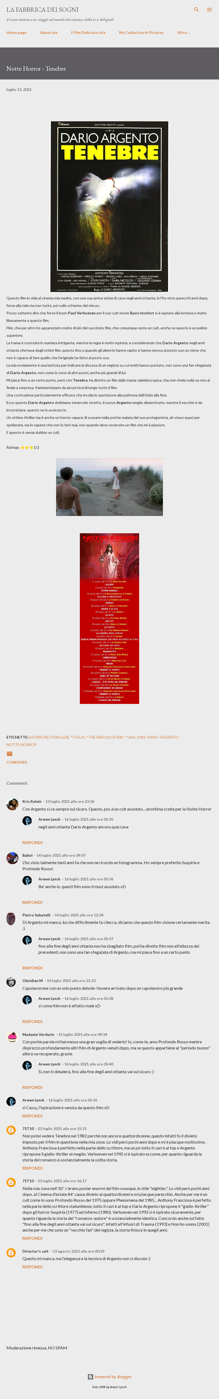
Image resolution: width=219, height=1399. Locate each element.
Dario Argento (162, 737)
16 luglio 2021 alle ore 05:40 (88, 1064)
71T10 (28, 1128)
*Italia (78, 737)
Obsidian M (32, 980)
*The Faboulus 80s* (105, 737)
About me (48, 32)
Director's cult (35, 1251)
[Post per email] (9, 755)
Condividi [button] (16, 762)
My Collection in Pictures (141, 32)
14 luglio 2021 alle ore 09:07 (61, 855)
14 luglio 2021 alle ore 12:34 (78, 915)
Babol (27, 855)
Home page (16, 32)
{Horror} (38, 737)
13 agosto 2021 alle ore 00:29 (78, 1251)
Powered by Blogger (113, 1376)
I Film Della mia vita (88, 32)
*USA (130, 737)
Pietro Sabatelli (36, 915)
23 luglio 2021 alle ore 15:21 (62, 1128)
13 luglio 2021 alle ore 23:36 (69, 801)
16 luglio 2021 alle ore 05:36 (88, 879)
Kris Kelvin (31, 801)
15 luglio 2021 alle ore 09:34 (82, 1034)
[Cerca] (196, 9)
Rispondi (32, 842)
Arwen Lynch (49, 819)
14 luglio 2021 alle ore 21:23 (71, 980)
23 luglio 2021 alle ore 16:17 (62, 1180)
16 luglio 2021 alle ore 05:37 (88, 938)
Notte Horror (21, 744)
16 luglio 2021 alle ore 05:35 (88, 819)
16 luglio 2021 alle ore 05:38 (88, 998)
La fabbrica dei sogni (42, 9)
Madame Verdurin (38, 1034)
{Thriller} (59, 737)
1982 (141, 737)
